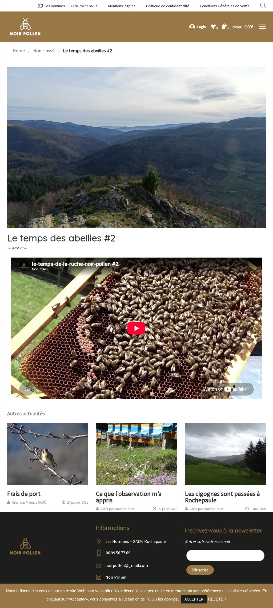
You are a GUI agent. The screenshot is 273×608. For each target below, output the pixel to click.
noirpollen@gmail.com (126, 565)
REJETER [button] (217, 599)
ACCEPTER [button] (193, 599)
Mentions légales (121, 5)
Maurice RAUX (36, 502)
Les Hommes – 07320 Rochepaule (71, 5)
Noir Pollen (115, 577)
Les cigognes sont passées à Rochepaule (222, 496)
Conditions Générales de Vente (225, 5)
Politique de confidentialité (167, 5)
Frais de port (24, 493)
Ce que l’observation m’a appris (129, 496)
